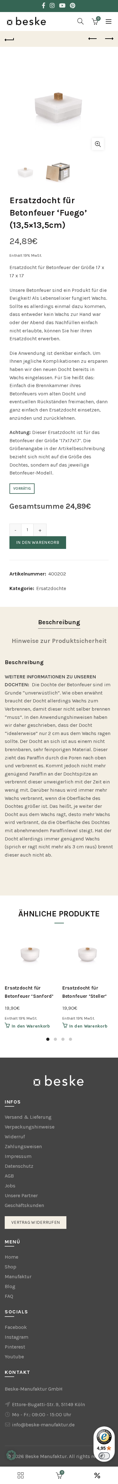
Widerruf (15, 1137)
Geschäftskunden (24, 1205)
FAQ (9, 1296)
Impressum (18, 1156)
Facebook (16, 1327)
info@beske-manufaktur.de (43, 1425)
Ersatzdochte (51, 588)
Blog (10, 1286)
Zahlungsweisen (23, 1146)
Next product (108, 39)
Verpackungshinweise (29, 1127)
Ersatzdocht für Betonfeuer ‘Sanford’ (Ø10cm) (29, 996)
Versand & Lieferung (28, 1117)
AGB (9, 1176)
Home (11, 1257)
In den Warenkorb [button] (31, 1026)
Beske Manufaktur (46, 1456)
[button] (11, 1455)
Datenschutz (19, 1166)
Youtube (14, 1357)
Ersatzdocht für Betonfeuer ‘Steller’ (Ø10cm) (84, 996)
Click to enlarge (98, 144)
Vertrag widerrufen (35, 1222)
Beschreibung (59, 622)
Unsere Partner (21, 1195)
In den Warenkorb (37, 542)
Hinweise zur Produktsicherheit (59, 641)
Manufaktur (18, 1276)
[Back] (9, 39)
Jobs (10, 1186)
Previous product (93, 39)
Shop (10, 1267)
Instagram (16, 1337)
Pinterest (15, 1347)
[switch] (104, 1455)
